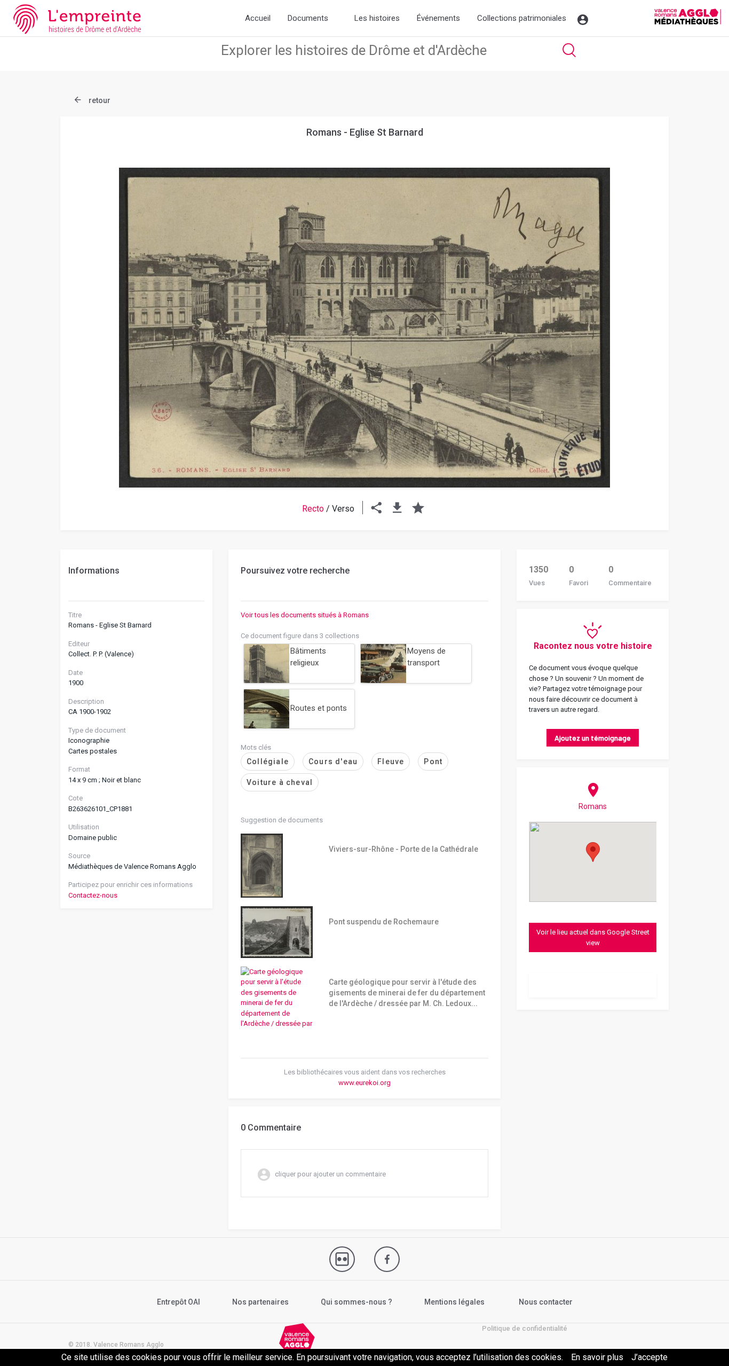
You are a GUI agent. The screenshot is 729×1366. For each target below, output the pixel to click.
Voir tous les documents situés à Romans (305, 615)
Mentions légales (454, 1302)
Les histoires (377, 18)
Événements (438, 18)
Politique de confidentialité (524, 1328)
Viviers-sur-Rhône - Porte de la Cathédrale (403, 849)
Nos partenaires (260, 1302)
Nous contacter (546, 1302)
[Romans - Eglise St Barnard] (364, 328)
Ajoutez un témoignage (592, 737)
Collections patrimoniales (521, 18)
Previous (95, 301)
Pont (433, 761)
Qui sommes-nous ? (356, 1302)
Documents (308, 18)
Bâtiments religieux (308, 657)
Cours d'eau (333, 761)
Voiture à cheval (280, 782)
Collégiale (268, 761)
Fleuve (390, 761)
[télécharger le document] (397, 509)
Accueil (258, 18)
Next (634, 301)
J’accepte (649, 1357)
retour (98, 100)
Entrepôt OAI (178, 1302)
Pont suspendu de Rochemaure (384, 921)
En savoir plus (597, 1357)
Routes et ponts (318, 708)
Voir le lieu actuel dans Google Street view (592, 937)
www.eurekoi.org (364, 1083)
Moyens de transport (426, 657)
